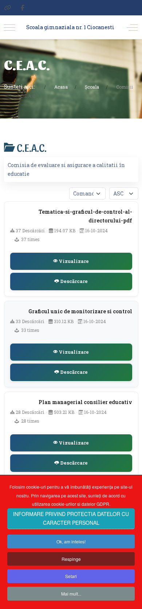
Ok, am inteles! (71, 541)
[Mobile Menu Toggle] (9, 27)
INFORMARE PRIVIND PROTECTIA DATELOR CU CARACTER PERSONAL (71, 518)
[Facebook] (22, 7)
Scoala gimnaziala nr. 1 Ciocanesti (70, 27)
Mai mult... (71, 593)
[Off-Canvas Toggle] (132, 27)
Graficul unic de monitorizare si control (80, 311)
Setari (71, 576)
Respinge (71, 559)
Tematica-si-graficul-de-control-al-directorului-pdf (85, 216)
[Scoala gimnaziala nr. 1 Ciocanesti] (7, 7)
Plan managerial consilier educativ (85, 402)
